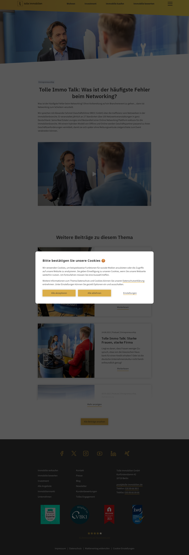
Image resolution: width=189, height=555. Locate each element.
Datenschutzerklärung (133, 280)
